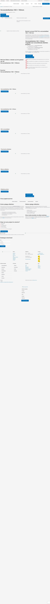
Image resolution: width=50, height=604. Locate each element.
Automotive (3, 267)
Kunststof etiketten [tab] (30, 201)
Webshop (39, 3)
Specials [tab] (37, 201)
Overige (22, 3)
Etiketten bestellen (16, 3)
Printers (15, 265)
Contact (35, 3)
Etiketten (1, 6)
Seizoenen (3, 274)
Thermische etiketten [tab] (23, 201)
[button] (5, 91)
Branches (27, 3)
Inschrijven (2, 246)
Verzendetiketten (4, 265)
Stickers (3, 272)
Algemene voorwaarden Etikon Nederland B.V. (6, 282)
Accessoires (16, 267)
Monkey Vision (35, 280)
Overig (14, 254)
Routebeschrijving (27, 259)
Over (31, 3)
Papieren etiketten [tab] (14, 201)
